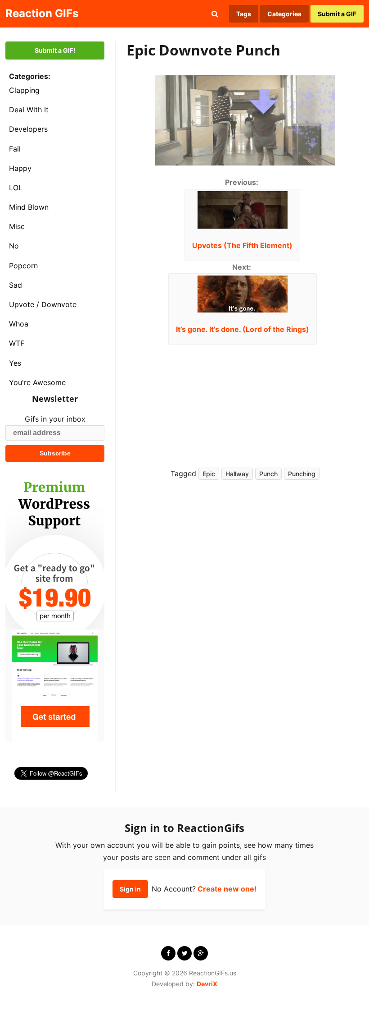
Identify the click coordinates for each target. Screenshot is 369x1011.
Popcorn (23, 265)
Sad (15, 285)
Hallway (237, 474)
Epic (208, 474)
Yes (15, 363)
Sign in (130, 889)
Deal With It (29, 109)
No (14, 245)
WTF (16, 343)
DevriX (207, 984)
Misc (17, 226)
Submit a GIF (337, 14)
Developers (28, 128)
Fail (15, 148)
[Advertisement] (299, 399)
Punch (268, 474)
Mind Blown (29, 206)
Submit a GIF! (55, 50)
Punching (301, 474)
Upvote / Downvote (42, 304)
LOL (15, 187)
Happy (20, 168)
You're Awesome (37, 382)
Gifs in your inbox (55, 418)
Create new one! (227, 888)
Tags (243, 14)
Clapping (24, 90)
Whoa (18, 323)
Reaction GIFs (41, 13)
